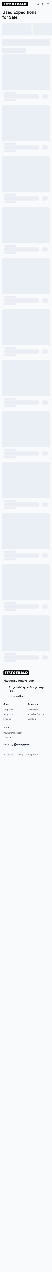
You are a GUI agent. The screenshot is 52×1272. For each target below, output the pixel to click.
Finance (7, 719)
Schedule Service (35, 714)
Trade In (7, 737)
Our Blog (31, 719)
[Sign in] (42, 4)
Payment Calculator (12, 733)
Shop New (8, 709)
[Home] (15, 4)
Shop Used (8, 714)
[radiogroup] (8, 754)
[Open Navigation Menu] (48, 4)
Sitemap (20, 754)
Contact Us (32, 709)
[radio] (5, 754)
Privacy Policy (32, 754)
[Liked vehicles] (38, 4)
